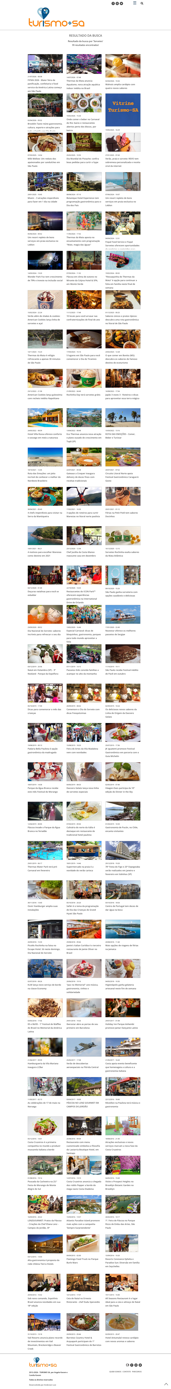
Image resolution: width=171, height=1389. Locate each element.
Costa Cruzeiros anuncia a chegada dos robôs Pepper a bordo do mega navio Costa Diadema (84, 1185)
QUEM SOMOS (115, 1371)
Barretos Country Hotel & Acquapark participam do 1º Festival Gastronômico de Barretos (84, 1341)
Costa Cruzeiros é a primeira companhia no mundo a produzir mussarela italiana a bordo (44, 1146)
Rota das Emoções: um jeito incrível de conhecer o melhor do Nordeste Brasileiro (44, 477)
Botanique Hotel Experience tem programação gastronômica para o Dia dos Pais (84, 202)
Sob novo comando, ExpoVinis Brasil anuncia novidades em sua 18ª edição (44, 1302)
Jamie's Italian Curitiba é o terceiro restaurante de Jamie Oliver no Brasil (84, 949)
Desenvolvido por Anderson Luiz (42, 1385)
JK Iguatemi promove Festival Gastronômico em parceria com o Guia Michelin (122, 752)
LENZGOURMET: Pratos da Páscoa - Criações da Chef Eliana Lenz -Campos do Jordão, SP (44, 1224)
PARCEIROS (137, 1371)
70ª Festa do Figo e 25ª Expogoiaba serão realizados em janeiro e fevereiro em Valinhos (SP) (122, 870)
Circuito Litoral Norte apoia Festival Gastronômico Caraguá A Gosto (122, 477)
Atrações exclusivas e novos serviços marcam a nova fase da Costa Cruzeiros (121, 1146)
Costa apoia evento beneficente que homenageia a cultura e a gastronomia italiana (121, 1067)
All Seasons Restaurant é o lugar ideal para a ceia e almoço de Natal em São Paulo (122, 1302)
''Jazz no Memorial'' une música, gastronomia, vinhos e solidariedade (82, 988)
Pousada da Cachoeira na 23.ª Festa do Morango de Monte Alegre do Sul (42, 1185)
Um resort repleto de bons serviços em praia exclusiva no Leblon (120, 202)
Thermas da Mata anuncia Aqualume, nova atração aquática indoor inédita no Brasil (83, 84)
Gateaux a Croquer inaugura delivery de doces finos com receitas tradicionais (81, 477)
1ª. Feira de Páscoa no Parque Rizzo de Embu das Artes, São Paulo (120, 1224)
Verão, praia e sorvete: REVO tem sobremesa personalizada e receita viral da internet (122, 162)
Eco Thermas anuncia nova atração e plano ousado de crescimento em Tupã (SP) (84, 438)
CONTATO (126, 1371)
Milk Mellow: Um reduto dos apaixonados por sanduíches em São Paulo (44, 162)
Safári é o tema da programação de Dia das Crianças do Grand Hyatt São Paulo (83, 910)
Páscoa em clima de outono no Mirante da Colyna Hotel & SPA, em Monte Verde (82, 280)
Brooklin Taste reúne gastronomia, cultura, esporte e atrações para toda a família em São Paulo (45, 127)
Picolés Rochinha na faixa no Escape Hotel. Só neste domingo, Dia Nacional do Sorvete (44, 949)
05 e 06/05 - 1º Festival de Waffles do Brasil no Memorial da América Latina (45, 1028)
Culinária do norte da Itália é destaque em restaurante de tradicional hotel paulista (81, 831)
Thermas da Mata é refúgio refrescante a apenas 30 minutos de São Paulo (44, 359)
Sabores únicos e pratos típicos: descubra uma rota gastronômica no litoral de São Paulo (122, 320)
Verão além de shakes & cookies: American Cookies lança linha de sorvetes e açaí (44, 320)
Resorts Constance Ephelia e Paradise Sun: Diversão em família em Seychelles (122, 1263)
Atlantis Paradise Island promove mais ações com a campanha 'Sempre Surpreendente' (83, 1224)
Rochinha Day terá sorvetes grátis (83, 394)
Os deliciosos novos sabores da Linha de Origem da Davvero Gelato (121, 713)
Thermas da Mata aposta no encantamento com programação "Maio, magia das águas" (83, 241)
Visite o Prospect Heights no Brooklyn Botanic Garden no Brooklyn (119, 1185)
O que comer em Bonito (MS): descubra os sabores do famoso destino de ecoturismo (121, 359)
